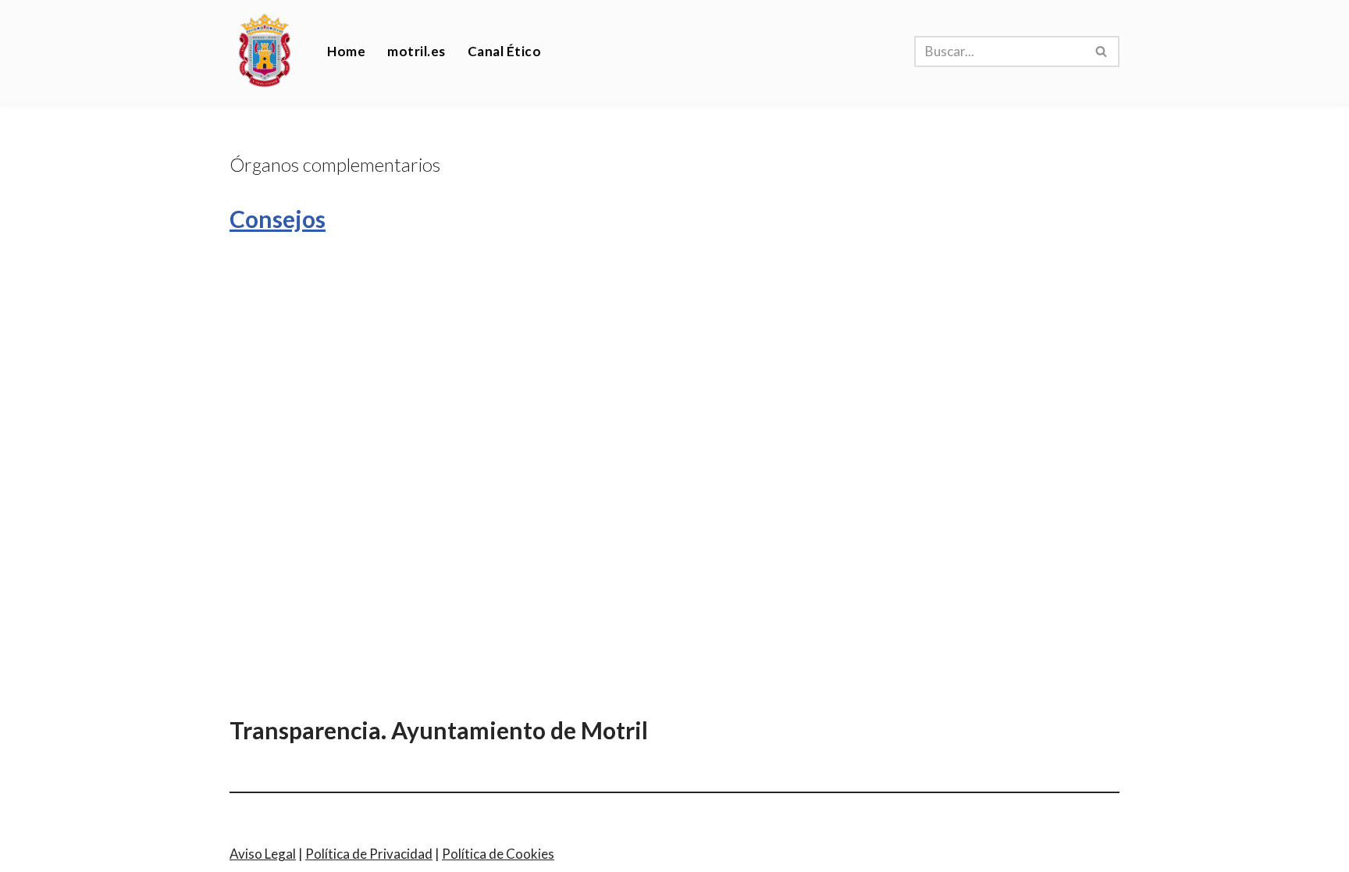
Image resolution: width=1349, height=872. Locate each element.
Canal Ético (505, 51)
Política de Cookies (498, 853)
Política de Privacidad (368, 853)
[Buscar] (1101, 51)
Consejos (278, 219)
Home (346, 51)
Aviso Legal (263, 853)
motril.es (416, 51)
